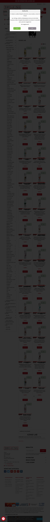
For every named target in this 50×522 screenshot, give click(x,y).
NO (32, 28)
